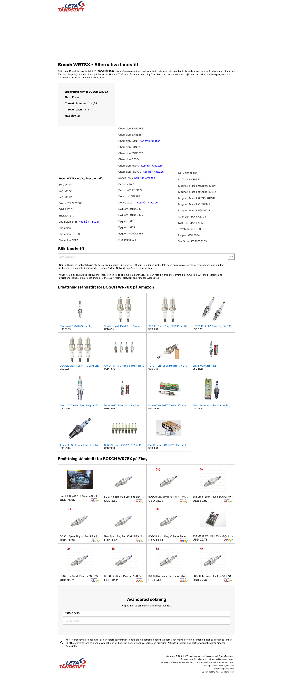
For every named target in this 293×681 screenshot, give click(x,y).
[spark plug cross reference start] (71, 10)
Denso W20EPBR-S (130, 190)
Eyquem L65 (125, 221)
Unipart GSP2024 (189, 235)
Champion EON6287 (130, 153)
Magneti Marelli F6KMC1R (194, 210)
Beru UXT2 (65, 197)
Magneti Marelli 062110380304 (197, 185)
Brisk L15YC (65, 209)
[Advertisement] (146, 36)
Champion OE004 (129, 159)
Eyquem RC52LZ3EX (130, 233)
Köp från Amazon (89, 221)
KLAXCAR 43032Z (189, 179)
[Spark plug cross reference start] (72, 663)
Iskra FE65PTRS (188, 173)
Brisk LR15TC (66, 215)
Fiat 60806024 (127, 239)
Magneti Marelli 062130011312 (197, 198)
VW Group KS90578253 (192, 241)
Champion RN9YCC (130, 171)
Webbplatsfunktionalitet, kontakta (219, 665)
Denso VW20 (126, 184)
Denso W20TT (127, 202)
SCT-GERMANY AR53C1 (193, 222)
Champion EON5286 (130, 128)
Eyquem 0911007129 (130, 214)
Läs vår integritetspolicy (223, 668)
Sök (231, 256)
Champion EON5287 (130, 134)
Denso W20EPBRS (129, 196)
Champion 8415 (67, 221)
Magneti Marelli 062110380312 (197, 191)
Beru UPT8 (65, 184)
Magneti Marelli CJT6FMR (194, 204)
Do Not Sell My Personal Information (218, 672)
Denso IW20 (126, 177)
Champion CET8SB (70, 234)
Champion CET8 (68, 228)
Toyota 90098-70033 (191, 229)
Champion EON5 (68, 240)
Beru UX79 (65, 190)
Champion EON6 (128, 140)
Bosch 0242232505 (70, 203)
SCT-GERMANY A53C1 (192, 216)
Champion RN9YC (129, 165)
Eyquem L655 (126, 227)
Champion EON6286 (130, 147)
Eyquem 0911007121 (130, 208)
